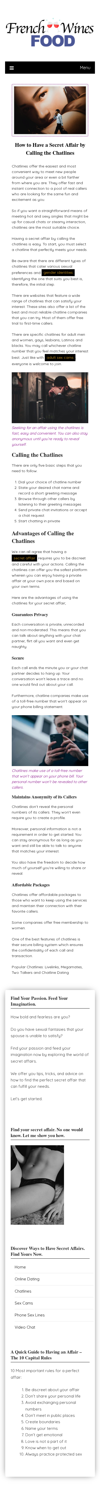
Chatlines (23, 1291)
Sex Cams (24, 1303)
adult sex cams (60, 357)
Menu (85, 67)
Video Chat (25, 1327)
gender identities (58, 272)
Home (20, 1267)
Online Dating (27, 1278)
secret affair (24, 558)
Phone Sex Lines (30, 1314)
